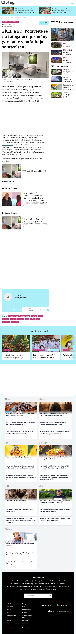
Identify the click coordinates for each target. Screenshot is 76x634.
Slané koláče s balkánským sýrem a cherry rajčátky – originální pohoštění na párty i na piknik (55, 467)
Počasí (66, 581)
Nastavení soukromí (27, 627)
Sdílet (43, 23)
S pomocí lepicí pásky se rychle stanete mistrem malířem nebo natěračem (68, 89)
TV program (45, 581)
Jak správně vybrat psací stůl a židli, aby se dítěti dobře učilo (20, 544)
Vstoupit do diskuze (13, 310)
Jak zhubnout (12, 581)
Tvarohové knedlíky (26, 589)
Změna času (54, 581)
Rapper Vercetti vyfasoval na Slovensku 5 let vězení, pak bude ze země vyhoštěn (55, 510)
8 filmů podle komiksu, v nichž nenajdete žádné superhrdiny (19, 510)
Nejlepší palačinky (39, 589)
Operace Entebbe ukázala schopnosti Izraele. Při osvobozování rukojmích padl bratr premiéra (20, 467)
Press (23, 606)
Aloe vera (36, 586)
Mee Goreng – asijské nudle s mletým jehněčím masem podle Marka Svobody (54, 458)
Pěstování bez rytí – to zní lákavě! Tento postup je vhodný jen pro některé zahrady (14, 356)
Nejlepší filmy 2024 (23, 581)
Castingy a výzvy (26, 609)
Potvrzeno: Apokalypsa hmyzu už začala (17, 457)
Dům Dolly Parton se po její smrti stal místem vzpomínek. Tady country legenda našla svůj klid (25, 10)
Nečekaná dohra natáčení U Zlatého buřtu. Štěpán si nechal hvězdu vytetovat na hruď (55, 432)
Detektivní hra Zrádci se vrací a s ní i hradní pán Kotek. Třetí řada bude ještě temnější (53, 414)
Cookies (9, 620)
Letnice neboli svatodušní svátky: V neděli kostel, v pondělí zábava (44, 356)
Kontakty (24, 612)
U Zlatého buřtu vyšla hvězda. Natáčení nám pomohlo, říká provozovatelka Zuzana (53, 423)
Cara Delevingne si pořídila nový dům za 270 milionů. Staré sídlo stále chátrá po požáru (62, 10)
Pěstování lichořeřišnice (47, 586)
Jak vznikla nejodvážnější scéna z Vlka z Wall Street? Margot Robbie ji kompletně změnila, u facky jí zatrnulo (21, 520)
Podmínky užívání (11, 615)
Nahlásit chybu (10, 627)
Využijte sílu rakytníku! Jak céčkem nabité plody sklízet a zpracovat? (20, 563)
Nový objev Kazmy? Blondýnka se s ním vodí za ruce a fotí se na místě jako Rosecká (55, 519)
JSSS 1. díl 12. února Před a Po (34, 171)
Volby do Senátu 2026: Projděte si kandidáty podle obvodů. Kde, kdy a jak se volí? (20, 414)
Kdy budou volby (15, 584)
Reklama (9, 609)
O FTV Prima (10, 604)
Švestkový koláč (51, 589)
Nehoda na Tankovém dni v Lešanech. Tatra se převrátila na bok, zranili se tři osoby (19, 432)
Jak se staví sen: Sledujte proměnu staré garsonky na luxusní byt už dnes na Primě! (34, 221)
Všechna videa (69, 22)
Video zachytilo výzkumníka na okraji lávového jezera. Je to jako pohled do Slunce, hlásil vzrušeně (21, 476)
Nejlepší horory (35, 581)
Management (25, 604)
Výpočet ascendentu (63, 586)
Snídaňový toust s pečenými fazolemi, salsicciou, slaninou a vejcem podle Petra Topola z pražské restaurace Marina (54, 477)
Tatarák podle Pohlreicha (24, 586)
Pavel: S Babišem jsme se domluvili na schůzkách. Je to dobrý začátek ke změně (20, 423)
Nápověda (25, 620)
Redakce (24, 623)
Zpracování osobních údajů (27, 616)
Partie (61, 581)
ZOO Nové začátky (27, 584)
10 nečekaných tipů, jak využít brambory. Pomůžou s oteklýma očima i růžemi (21, 554)
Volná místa (10, 606)
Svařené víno (11, 586)
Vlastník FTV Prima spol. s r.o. (13, 624)
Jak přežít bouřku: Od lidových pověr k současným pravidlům (68, 81)
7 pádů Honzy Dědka (51, 584)
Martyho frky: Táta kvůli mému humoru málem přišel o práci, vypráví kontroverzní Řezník (55, 501)
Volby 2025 (62, 584)
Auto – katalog (39, 584)
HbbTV (8, 612)
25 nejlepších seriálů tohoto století (16, 500)
